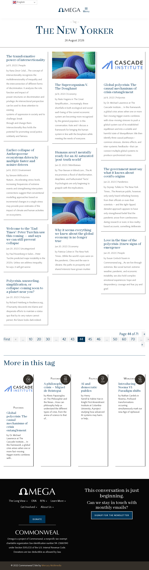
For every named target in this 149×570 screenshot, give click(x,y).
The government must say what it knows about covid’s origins (123, 173)
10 (30, 339)
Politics (93, 378)
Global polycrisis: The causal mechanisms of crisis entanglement (120, 88)
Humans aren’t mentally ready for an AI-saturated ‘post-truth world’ (74, 156)
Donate (37, 519)
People (22, 65)
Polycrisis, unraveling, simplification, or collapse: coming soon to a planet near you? (24, 286)
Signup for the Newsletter (112, 515)
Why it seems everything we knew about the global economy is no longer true (74, 235)
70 (133, 339)
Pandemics (123, 182)
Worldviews (75, 165)
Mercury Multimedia (51, 565)
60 (124, 339)
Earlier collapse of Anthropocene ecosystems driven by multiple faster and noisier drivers (22, 157)
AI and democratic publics (89, 387)
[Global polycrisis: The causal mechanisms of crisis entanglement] (18, 389)
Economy (72, 94)
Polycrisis (25, 297)
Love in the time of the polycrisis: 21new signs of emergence (122, 244)
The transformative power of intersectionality (25, 58)
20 (39, 339)
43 (72, 339)
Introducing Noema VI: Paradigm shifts (129, 387)
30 (48, 339)
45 (90, 339)
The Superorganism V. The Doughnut (71, 87)
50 (115, 339)
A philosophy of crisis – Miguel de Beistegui (55, 387)
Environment (25, 170)
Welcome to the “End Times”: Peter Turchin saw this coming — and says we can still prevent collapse (25, 236)
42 (64, 339)
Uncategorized (28, 248)
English (20, 2)
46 (99, 339)
